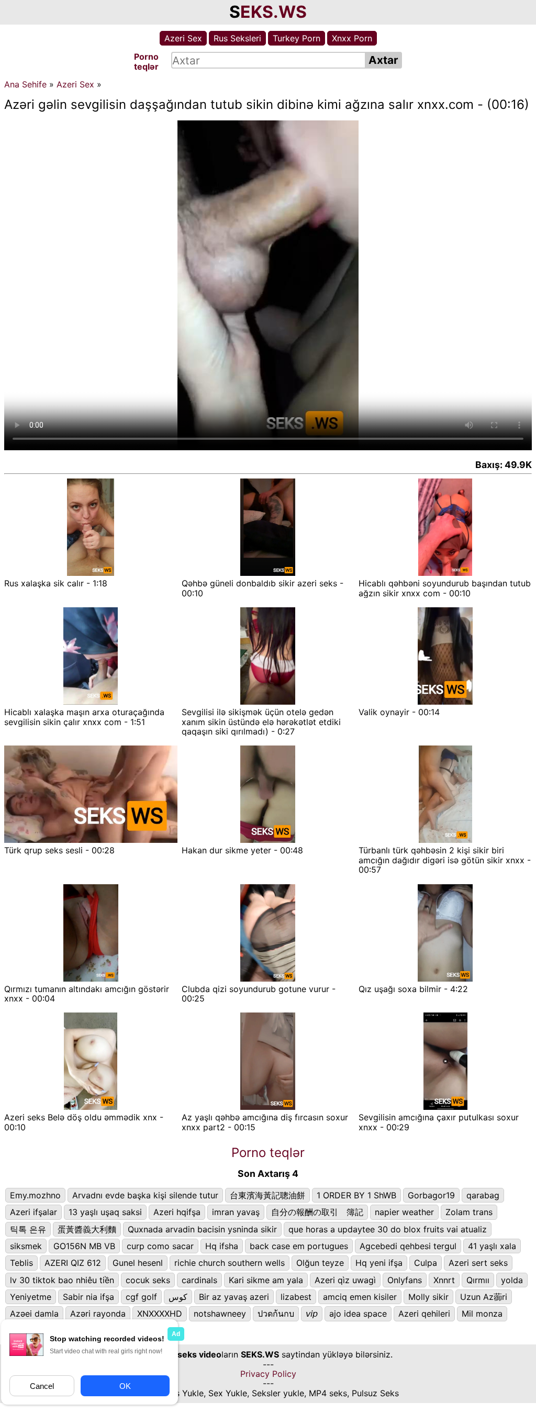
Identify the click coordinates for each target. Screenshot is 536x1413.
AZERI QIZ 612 (72, 1263)
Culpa (425, 1263)
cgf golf (141, 1297)
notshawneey (220, 1313)
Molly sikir (428, 1297)
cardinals (199, 1280)
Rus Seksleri (237, 38)
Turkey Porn (296, 38)
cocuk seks (148, 1280)
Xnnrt (444, 1280)
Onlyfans (404, 1280)
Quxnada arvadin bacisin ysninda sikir (202, 1229)
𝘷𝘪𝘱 (312, 1313)
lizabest (296, 1297)
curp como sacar (160, 1246)
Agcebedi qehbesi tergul (408, 1246)
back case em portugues (299, 1246)
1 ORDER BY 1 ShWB (356, 1195)
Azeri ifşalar (33, 1212)
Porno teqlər (268, 1152)
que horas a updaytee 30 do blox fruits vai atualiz (387, 1229)
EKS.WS (273, 12)
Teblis (21, 1263)
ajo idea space (358, 1313)
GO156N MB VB (84, 1246)
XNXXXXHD (159, 1313)
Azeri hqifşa (176, 1212)
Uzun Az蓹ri (483, 1297)
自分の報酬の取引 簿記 (317, 1212)
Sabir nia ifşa (88, 1297)
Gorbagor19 (431, 1195)
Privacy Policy (268, 1374)
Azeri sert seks (478, 1263)
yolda (512, 1280)
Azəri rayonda (98, 1313)
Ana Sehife (25, 84)
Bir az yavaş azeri (234, 1297)
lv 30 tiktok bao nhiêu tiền (62, 1280)
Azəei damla (34, 1313)
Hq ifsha (221, 1246)
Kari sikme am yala (266, 1280)
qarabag (482, 1195)
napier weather (404, 1212)
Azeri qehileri (424, 1313)
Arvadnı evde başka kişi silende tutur (145, 1195)
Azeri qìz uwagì (345, 1280)
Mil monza (482, 1313)
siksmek (26, 1246)
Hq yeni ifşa (379, 1263)
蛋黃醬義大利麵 (87, 1229)
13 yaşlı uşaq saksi (105, 1212)
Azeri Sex (183, 38)
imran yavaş (236, 1212)
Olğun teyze (320, 1263)
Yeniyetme (30, 1297)
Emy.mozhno (35, 1195)
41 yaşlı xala (492, 1246)
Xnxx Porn (352, 38)
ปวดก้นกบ (276, 1313)
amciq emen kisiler (360, 1297)
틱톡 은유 (28, 1229)
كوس (178, 1297)
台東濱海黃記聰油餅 (267, 1195)
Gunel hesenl (138, 1263)
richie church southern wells (229, 1263)
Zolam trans (469, 1212)
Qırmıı (477, 1280)
